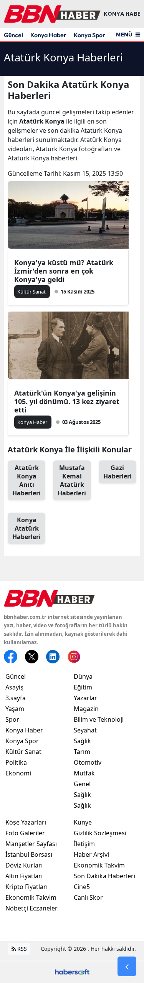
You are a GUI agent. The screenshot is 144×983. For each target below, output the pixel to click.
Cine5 (82, 886)
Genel (82, 784)
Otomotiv (87, 762)
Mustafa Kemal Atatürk (72, 480)
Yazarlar (85, 698)
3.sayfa (15, 698)
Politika (16, 762)
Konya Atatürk (26, 528)
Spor (12, 719)
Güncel (13, 35)
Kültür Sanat (23, 751)
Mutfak (84, 773)
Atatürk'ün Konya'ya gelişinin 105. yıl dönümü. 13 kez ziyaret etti (66, 401)
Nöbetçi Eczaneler (31, 908)
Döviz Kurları (24, 865)
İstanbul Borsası (28, 854)
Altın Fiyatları (24, 876)
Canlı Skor (88, 897)
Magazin (86, 708)
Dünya (83, 676)
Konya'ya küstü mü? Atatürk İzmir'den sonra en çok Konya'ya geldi (63, 271)
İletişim (84, 844)
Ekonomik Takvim (30, 897)
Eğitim (83, 687)
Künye (83, 822)
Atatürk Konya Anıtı (26, 480)
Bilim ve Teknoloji (99, 719)
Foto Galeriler (25, 833)
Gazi (117, 471)
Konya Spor (89, 35)
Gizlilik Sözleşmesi (100, 833)
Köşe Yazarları (25, 822)
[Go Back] (127, 966)
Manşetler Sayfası (31, 844)
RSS (21, 948)
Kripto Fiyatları (26, 886)
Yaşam (14, 708)
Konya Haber (48, 35)
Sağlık (82, 741)
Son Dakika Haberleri (104, 876)
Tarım (82, 751)
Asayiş (14, 687)
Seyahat (85, 730)
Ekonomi (18, 773)
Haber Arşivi (91, 854)
